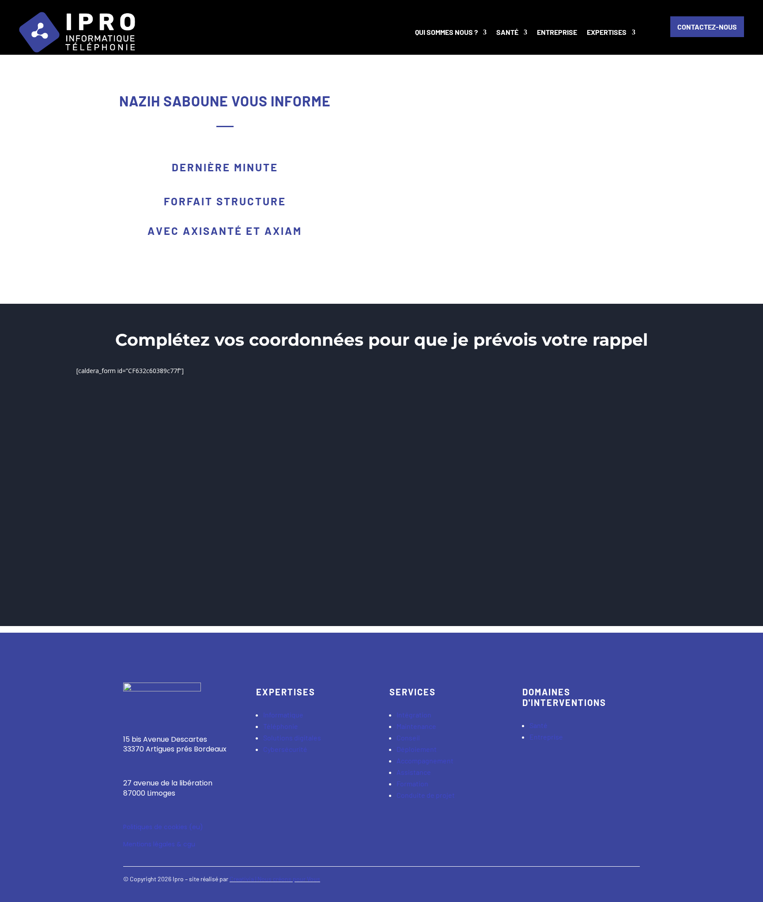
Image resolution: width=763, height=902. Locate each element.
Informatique (283, 714)
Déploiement (417, 749)
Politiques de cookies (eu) (163, 827)
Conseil (408, 737)
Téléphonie (280, 726)
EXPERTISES (607, 32)
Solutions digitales (292, 737)
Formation (412, 783)
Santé (539, 725)
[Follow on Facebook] (597, 883)
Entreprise (546, 736)
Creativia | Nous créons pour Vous (275, 879)
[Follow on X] (615, 883)
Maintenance (416, 726)
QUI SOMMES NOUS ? (446, 32)
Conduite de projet (426, 795)
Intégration (414, 714)
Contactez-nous (707, 27)
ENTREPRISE (557, 32)
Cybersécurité (285, 749)
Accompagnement (425, 760)
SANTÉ (507, 32)
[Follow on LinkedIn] (633, 883)
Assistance (414, 772)
